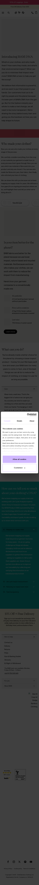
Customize (18, 468)
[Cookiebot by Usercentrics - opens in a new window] (28, 414)
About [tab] (32, 421)
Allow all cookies (19, 459)
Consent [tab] (7, 421)
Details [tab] (19, 421)
